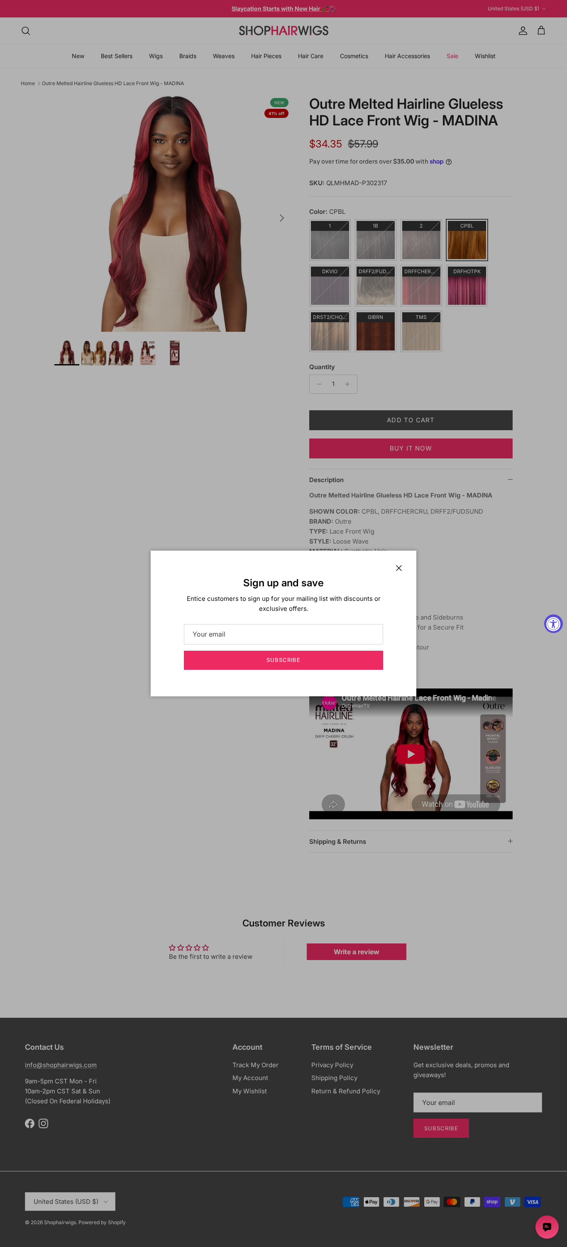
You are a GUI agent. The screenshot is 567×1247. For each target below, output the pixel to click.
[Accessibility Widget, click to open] (553, 623)
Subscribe (283, 660)
